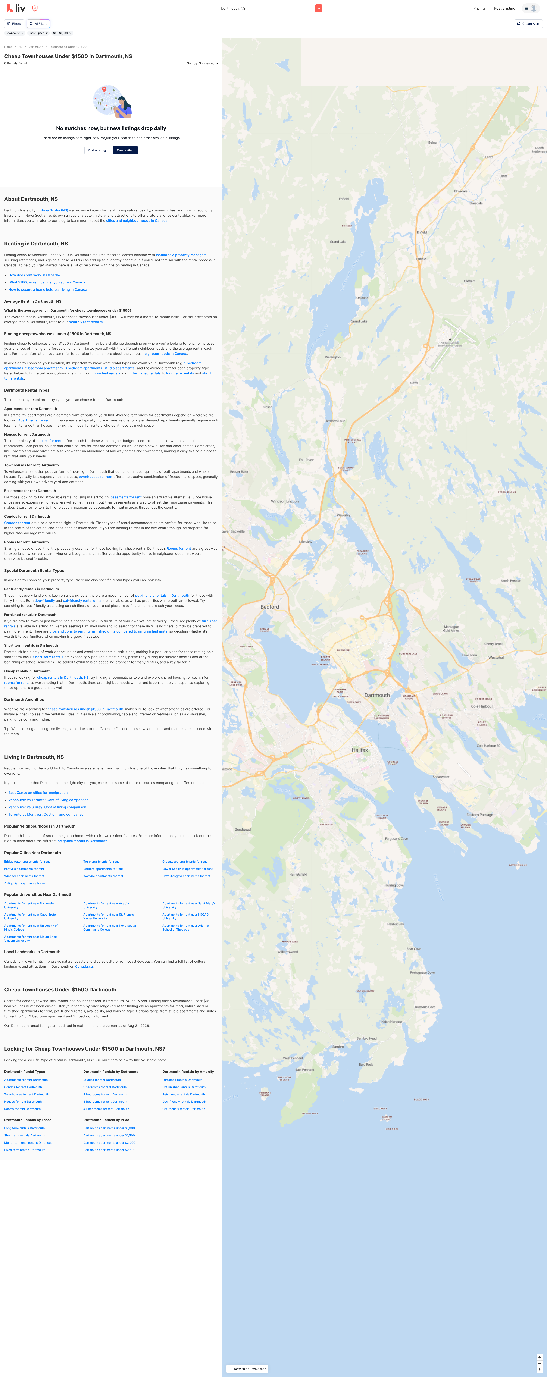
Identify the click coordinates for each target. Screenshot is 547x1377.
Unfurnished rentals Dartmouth (184, 1087)
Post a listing (504, 8)
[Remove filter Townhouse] (22, 33)
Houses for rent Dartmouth (23, 1101)
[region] (384, 707)
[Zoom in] (540, 1357)
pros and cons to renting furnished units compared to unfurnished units (108, 631)
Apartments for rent (34, 420)
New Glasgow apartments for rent (186, 876)
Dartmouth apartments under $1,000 (109, 1128)
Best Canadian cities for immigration (38, 792)
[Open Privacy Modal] (35, 8)
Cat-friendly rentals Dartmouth (183, 1109)
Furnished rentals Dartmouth (182, 1080)
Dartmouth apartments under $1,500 (109, 1135)
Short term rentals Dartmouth (24, 1135)
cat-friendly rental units (82, 600)
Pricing (479, 8)
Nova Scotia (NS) (54, 210)
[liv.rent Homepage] (16, 8)
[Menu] (531, 8)
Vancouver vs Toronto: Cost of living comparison (49, 800)
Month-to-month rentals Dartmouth (28, 1142)
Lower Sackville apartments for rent (187, 869)
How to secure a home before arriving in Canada (48, 289)
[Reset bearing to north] (540, 1370)
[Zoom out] (540, 1363)
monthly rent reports (86, 322)
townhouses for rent (95, 476)
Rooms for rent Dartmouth (22, 1109)
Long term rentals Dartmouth (24, 1128)
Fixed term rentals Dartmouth (24, 1150)
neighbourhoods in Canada (165, 353)
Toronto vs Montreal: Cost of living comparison (47, 814)
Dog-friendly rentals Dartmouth (184, 1101)
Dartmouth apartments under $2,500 (109, 1150)
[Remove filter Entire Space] (47, 33)
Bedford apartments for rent (103, 869)
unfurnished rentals (144, 373)
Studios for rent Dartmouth (102, 1080)
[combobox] (221, 8)
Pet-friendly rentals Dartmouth (183, 1094)
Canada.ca (84, 966)
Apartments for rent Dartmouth (26, 1080)
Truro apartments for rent (101, 861)
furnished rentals (106, 373)
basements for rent (126, 497)
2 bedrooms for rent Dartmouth (105, 1094)
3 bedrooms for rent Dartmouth (105, 1101)
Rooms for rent (179, 548)
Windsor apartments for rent (24, 876)
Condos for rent (17, 523)
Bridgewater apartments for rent (27, 861)
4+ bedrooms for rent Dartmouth (106, 1109)
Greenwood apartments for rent (184, 861)
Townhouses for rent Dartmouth (26, 1094)
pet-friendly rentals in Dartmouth (162, 595)
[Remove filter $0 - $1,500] (70, 33)
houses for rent (49, 441)
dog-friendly (45, 600)
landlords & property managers (181, 255)
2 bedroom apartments (44, 368)
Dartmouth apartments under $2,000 (109, 1142)
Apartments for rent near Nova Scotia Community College (109, 927)
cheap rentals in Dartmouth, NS (63, 677)
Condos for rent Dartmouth (23, 1087)
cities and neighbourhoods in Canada (137, 220)
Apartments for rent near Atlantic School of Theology (185, 927)
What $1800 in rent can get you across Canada (47, 282)
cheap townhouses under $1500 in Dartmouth (85, 709)
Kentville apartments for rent (24, 869)
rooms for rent (16, 682)
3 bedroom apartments (83, 368)
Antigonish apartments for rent (25, 883)
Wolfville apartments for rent (103, 876)
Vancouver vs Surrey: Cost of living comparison (47, 807)
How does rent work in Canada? (34, 275)
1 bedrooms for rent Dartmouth (105, 1087)
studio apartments (119, 368)
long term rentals (180, 373)
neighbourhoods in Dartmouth (83, 841)
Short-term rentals (48, 657)
